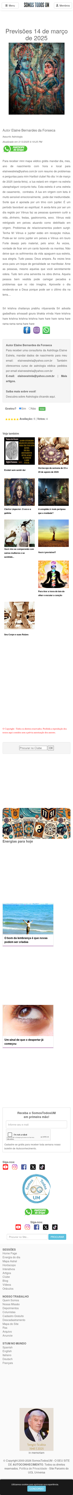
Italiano (7, 1355)
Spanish (8, 1347)
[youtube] (5, 1167)
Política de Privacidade (33, 1468)
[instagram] (14, 1167)
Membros (64, 5)
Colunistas (9, 1312)
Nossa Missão (11, 1304)
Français (8, 1363)
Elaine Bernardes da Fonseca (33, 130)
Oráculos (8, 1288)
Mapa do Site (11, 1324)
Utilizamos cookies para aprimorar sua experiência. (35, 1484)
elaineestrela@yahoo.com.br (20, 171)
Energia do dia (11, 1257)
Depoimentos (11, 1308)
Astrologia (17, 136)
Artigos (7, 1273)
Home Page (10, 1253)
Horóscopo (9, 1265)
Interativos (9, 1269)
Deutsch (8, 1359)
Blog (5, 1281)
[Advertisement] (36, 686)
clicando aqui (47, 396)
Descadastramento (14, 1320)
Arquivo (7, 1331)
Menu (11, 5)
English (7, 1351)
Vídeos (7, 1285)
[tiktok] (42, 1167)
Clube (6, 1277)
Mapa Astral (10, 1261)
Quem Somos (11, 1300)
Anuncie (8, 1335)
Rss (5, 1328)
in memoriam (36, 1453)
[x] (33, 1167)
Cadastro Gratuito (13, 1316)
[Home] (36, 1188)
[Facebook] (24, 1167)
